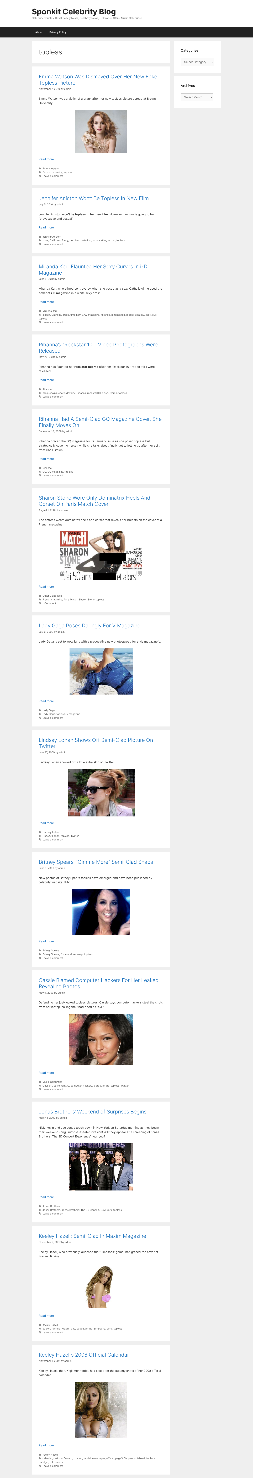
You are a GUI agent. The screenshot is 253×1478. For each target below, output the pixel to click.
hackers (87, 1085)
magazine (93, 314)
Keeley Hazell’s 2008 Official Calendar (84, 1355)
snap (80, 954)
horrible (74, 240)
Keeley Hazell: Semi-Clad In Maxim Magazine (92, 1236)
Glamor (68, 1458)
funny (65, 240)
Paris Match (70, 599)
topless (68, 172)
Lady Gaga (49, 710)
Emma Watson (51, 168)
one (73, 1328)
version (58, 1462)
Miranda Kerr (50, 310)
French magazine (52, 599)
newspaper (98, 1458)
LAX (84, 314)
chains (53, 392)
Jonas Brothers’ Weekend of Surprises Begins (92, 1111)
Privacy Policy (57, 32)
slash (105, 392)
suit (154, 314)
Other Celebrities (52, 595)
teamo (113, 392)
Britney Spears (51, 950)
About (39, 32)
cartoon (58, 1458)
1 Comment (49, 603)
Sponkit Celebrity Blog (74, 11)
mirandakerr (118, 314)
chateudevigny (66, 392)
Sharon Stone (86, 599)
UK (51, 1462)
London (77, 1458)
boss (45, 240)
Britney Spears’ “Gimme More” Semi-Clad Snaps (96, 862)
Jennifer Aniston (52, 236)
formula (56, 1328)
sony (109, 1328)
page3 (80, 1328)
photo (105, 1085)
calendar (47, 1458)
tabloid (141, 1458)
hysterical (85, 240)
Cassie (46, 1085)
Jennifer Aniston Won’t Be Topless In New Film (94, 198)
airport (46, 314)
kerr (78, 314)
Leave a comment (53, 175)
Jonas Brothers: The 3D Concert (80, 1209)
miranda (105, 314)
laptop (97, 1085)
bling (45, 392)
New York (106, 1209)
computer (76, 1085)
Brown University (52, 172)
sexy (148, 314)
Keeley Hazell (50, 1324)
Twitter (75, 835)
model (130, 314)
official (110, 1458)
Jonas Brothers (51, 1206)
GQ (44, 471)
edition (46, 1328)
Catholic (56, 314)
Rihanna (47, 389)
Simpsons (99, 1328)
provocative (99, 240)
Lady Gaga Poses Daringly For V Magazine (89, 625)
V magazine (73, 713)
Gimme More (68, 954)
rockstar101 (94, 392)
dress (65, 314)
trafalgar (43, 1462)
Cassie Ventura (60, 1085)
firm (72, 314)
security (139, 314)
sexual (111, 240)
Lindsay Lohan (51, 832)
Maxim (66, 1328)
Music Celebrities (52, 1081)
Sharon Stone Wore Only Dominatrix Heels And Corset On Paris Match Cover (94, 501)
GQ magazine (55, 471)
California (55, 240)
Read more (46, 159)
